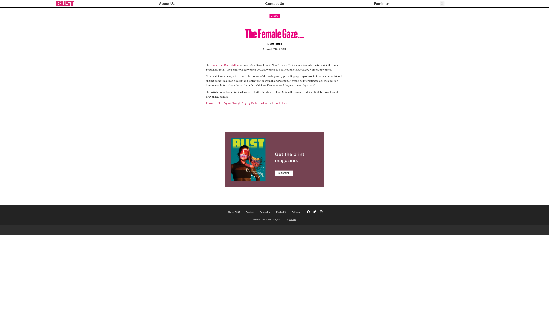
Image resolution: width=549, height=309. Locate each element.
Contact (250, 212)
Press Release (280, 103)
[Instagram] (321, 212)
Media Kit (281, 212)
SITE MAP (292, 220)
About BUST (234, 212)
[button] (442, 3)
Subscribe (265, 212)
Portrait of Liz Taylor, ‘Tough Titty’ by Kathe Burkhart (237, 103)
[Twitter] (315, 212)
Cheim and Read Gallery (225, 65)
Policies (296, 212)
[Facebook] (308, 212)
